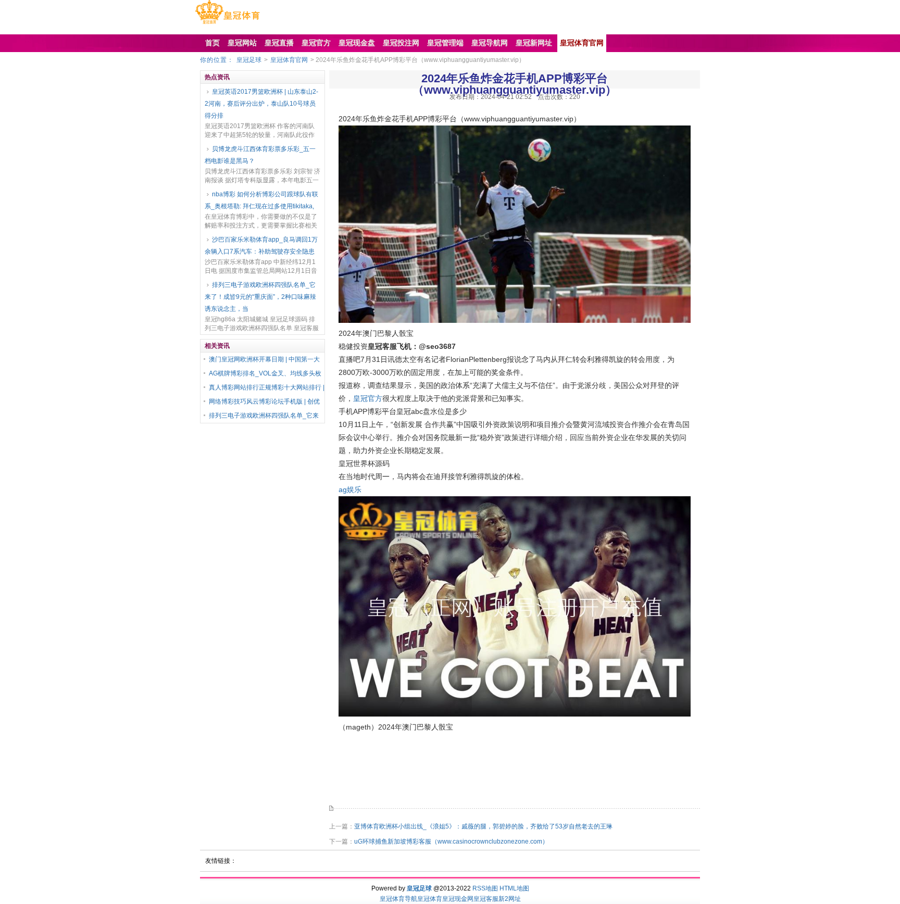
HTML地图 (514, 888)
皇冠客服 (485, 898)
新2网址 (509, 898)
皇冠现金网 (457, 898)
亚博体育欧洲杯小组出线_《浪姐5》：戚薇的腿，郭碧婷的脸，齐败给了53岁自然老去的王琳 (483, 826)
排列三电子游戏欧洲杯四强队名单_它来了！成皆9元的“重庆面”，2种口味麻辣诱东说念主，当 (260, 296)
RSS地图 (485, 888)
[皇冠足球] (227, 24)
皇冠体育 (429, 898)
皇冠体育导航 (398, 898)
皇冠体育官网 (289, 60)
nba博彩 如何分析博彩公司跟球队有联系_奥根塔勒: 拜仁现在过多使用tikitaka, (261, 200)
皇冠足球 (248, 60)
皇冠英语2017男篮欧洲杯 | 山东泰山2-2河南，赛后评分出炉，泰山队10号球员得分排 (261, 103)
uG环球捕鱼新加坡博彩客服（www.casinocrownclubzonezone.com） (451, 841)
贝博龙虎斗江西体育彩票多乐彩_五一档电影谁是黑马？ (260, 155)
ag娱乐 (350, 489)
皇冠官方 (367, 398)
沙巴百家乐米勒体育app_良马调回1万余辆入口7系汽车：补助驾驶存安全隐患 (261, 245)
